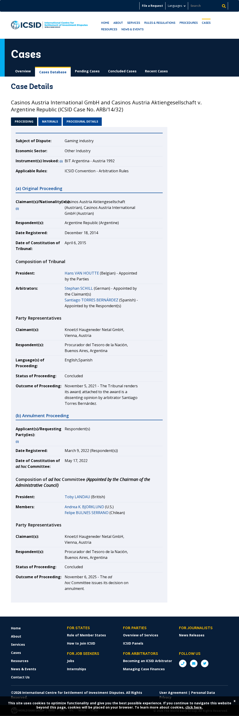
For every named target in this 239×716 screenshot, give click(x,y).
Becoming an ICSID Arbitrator (147, 661)
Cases (206, 23)
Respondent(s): (30, 222)
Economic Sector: (31, 150)
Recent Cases (156, 71)
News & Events (132, 29)
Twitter (204, 663)
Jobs (70, 661)
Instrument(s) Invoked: (37, 160)
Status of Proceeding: (36, 375)
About (118, 23)
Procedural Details (82, 121)
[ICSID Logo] (49, 25)
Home (105, 23)
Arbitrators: (27, 288)
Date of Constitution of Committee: (38, 463)
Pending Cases (87, 71)
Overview (23, 71)
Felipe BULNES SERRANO (87, 512)
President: (25, 273)
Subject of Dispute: (33, 140)
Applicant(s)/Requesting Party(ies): (38, 431)
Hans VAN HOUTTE (82, 273)
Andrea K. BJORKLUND (84, 506)
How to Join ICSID (81, 643)
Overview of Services (140, 635)
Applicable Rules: (31, 170)
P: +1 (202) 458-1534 (182, 663)
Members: (25, 506)
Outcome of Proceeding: (38, 385)
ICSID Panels (133, 643)
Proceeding (24, 121)
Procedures (188, 23)
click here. (194, 707)
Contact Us (20, 677)
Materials (50, 121)
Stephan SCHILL (79, 288)
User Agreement (173, 692)
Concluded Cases (122, 71)
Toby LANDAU (77, 496)
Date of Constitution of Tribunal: (38, 245)
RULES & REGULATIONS (159, 23)
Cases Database (53, 72)
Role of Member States (86, 635)
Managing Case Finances (144, 669)
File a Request (152, 6)
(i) (61, 161)
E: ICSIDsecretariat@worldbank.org (193, 663)
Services (133, 23)
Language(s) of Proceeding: (30, 362)
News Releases (191, 635)
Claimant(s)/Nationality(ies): (40, 201)
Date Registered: (31, 232)
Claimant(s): (27, 329)
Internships (76, 669)
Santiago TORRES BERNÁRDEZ (91, 300)
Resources (109, 29)
